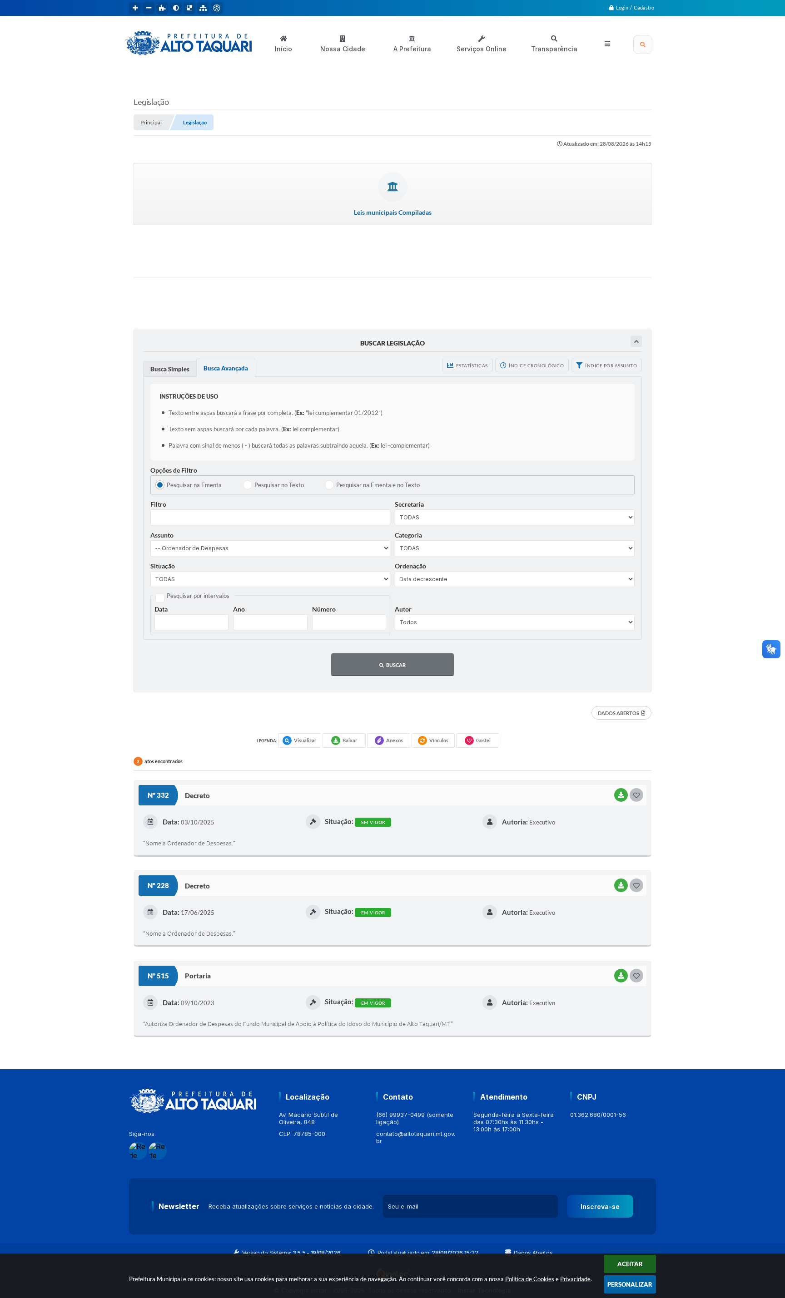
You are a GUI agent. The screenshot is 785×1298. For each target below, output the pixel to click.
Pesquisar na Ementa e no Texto (378, 485)
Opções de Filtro (173, 470)
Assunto (162, 535)
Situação (162, 566)
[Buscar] (643, 44)
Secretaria (409, 504)
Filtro (158, 504)
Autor (403, 609)
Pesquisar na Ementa (194, 485)
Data (161, 609)
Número (324, 609)
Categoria (408, 535)
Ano (239, 609)
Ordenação (410, 566)
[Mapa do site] (203, 8)
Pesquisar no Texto (279, 485)
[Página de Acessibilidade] (217, 8)
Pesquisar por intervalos (198, 595)
